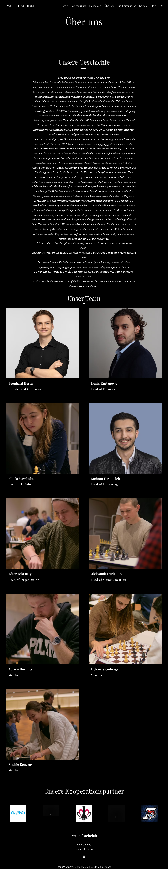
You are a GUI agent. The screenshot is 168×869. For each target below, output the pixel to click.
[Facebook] (65, 383)
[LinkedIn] (76, 383)
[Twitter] (71, 383)
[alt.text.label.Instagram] (162, 6)
